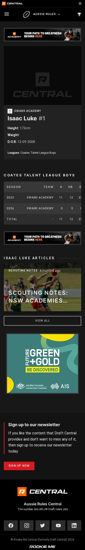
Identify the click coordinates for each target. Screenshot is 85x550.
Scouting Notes (23, 270)
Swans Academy (27, 111)
